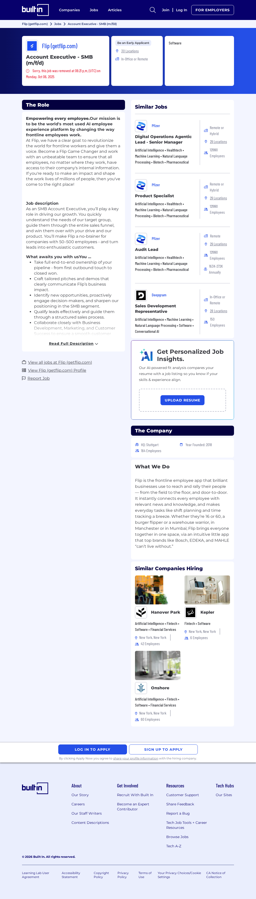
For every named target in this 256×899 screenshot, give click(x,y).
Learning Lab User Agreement (35, 875)
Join (166, 10)
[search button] (153, 10)
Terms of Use (145, 875)
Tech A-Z (173, 846)
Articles (115, 10)
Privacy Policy (123, 875)
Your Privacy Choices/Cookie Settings (179, 875)
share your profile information (135, 758)
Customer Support (182, 795)
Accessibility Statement (71, 875)
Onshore (160, 688)
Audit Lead (146, 249)
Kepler (207, 612)
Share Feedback (180, 804)
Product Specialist (154, 195)
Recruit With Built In (135, 795)
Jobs (94, 10)
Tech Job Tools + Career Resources (186, 825)
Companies (69, 10)
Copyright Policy (101, 875)
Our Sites (224, 795)
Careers (78, 804)
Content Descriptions (90, 822)
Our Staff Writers (87, 813)
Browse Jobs (177, 837)
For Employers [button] (213, 10)
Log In (181, 10)
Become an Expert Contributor (133, 806)
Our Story (80, 795)
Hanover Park (165, 612)
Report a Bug (178, 813)
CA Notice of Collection (215, 875)
